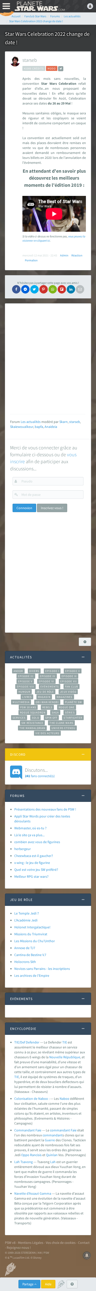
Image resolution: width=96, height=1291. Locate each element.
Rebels (47, 707)
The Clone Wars (61, 723)
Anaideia (51, 426)
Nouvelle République (64, 1057)
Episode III (26, 676)
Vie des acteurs (47, 733)
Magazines (65, 697)
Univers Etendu (63, 728)
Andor (18, 671)
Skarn (63, 421)
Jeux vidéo (68, 691)
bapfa (39, 426)
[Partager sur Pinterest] (43, 289)
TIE (64, 1042)
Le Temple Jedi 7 (26, 913)
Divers (34, 671)
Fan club (71, 686)
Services (19, 717)
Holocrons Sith (25, 961)
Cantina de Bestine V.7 (30, 955)
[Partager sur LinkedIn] (71, 289)
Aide (48, 1284)
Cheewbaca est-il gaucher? (33, 856)
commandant (60, 1130)
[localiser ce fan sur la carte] (60, 68)
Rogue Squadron (32, 712)
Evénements (49, 686)
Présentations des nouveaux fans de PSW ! (45, 809)
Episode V (25, 681)
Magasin (44, 697)
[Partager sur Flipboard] (62, 289)
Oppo (25, 1155)
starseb (29, 60)
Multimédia (21, 702)
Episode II (72, 671)
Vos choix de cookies (61, 1242)
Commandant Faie (27, 1130)
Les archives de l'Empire (31, 975)
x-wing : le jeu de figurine (32, 862)
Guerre (50, 1140)
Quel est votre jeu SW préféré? (36, 869)
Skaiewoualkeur (21, 426)
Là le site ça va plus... (29, 835)
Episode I (52, 671)
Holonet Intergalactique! (32, 927)
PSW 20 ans (28, 707)
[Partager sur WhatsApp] (52, 289)
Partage (28, 1284)
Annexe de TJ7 (24, 948)
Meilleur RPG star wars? (31, 876)
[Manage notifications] (87, 1255)
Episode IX (69, 676)
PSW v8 (10, 1242)
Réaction (76, 255)
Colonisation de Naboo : (31, 1098)
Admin (64, 255)
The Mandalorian (32, 728)
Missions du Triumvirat (30, 934)
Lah (53, 1162)
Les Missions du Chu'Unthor (34, 941)
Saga (55, 712)
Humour (24, 691)
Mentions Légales (30, 1242)
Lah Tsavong (23, 1162)
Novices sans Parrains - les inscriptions (42, 968)
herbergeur (22, 849)
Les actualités (31, 421)
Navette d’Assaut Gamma (32, 1193)
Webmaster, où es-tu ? (30, 828)
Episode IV (47, 676)
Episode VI (46, 681)
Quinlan (52, 1155)
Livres (27, 697)
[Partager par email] (80, 289)
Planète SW (73, 702)
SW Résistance (32, 723)
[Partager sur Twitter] (34, 289)
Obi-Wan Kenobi (47, 702)
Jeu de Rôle (45, 691)
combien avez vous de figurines (37, 842)
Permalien (31, 260)
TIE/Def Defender (26, 1042)
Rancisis (36, 1155)
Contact (84, 1242)
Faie (74, 1130)
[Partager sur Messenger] (25, 289)
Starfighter (73, 717)
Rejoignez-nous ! (19, 1247)
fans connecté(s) (40, 772)
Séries (70, 712)
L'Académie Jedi (25, 920)
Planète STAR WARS (39, 6)
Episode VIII (25, 686)
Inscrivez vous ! (52, 508)
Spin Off (51, 717)
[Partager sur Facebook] (16, 289)
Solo (35, 717)
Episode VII (68, 681)
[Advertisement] (48, 359)
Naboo (64, 1098)
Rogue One (67, 707)
